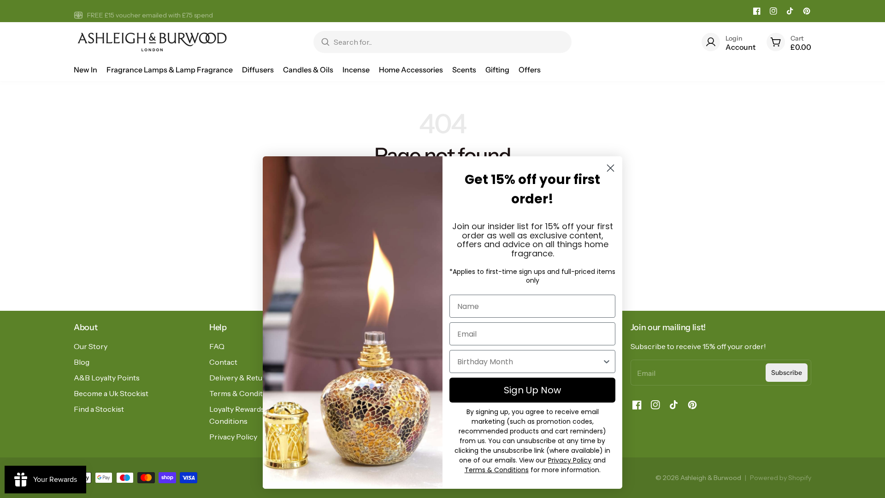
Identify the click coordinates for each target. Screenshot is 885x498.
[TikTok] (790, 11)
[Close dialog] (610, 168)
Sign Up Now (532, 390)
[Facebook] (756, 11)
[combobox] (529, 361)
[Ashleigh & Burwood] (152, 42)
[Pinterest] (806, 11)
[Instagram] (773, 11)
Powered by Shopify (780, 478)
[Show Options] (606, 361)
